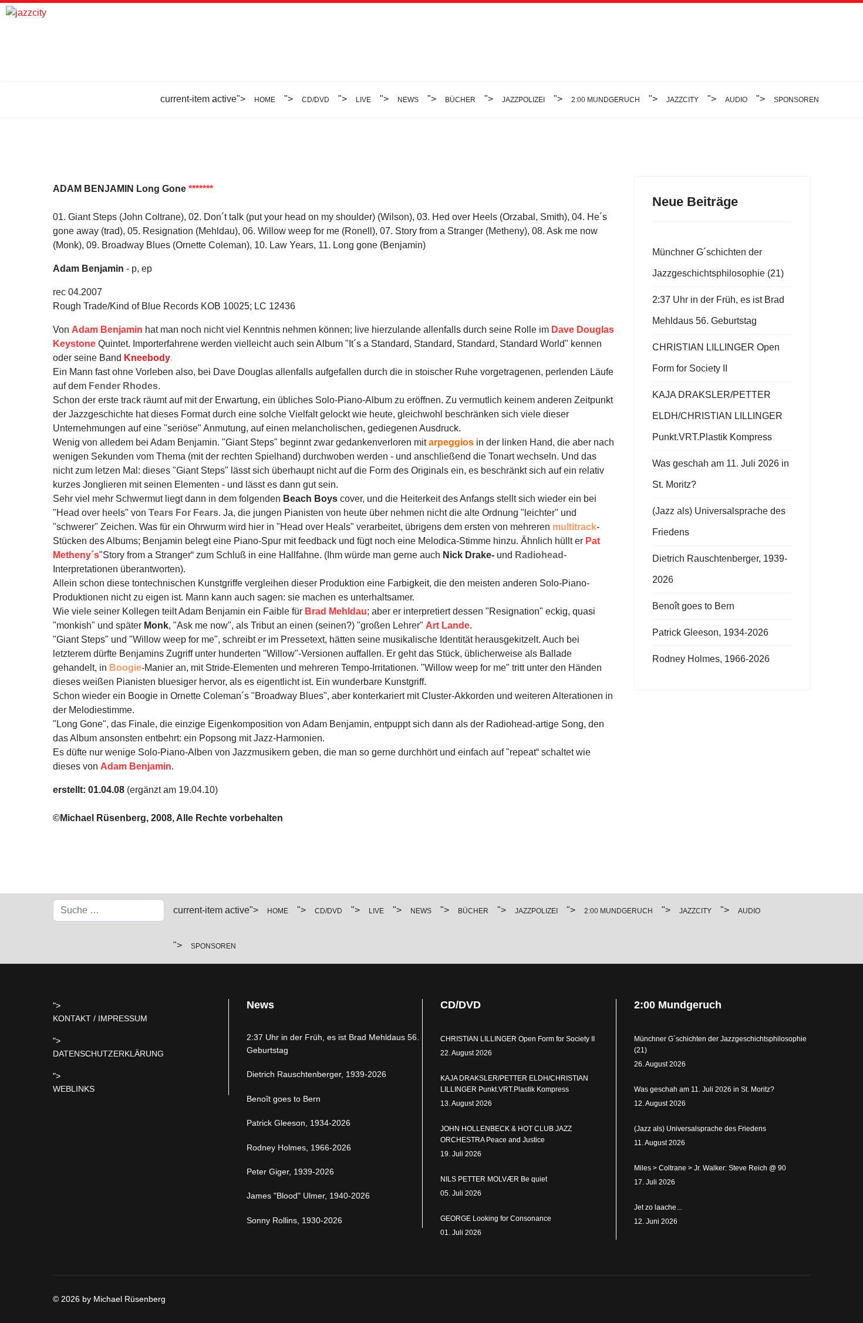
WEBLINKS (74, 1089)
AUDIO (736, 100)
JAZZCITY (682, 100)
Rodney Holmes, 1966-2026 (711, 659)
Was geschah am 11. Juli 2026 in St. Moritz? (720, 474)
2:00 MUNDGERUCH (605, 100)
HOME (264, 100)
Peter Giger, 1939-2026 (290, 1171)
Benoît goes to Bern (693, 606)
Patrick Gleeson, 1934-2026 (710, 632)
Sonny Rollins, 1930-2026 (294, 1220)
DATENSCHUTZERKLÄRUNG (108, 1053)
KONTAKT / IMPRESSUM (100, 1018)
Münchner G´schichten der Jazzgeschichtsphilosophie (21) (718, 262)
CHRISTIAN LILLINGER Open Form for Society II (716, 357)
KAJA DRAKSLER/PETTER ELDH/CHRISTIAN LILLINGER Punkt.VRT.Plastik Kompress (717, 416)
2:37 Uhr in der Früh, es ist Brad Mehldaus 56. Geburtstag (718, 310)
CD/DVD (315, 100)
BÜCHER (460, 100)
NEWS (408, 100)
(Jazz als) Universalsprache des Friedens (719, 521)
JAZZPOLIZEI (523, 100)
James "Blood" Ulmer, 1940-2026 (308, 1195)
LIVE (363, 100)
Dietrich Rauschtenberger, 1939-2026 (719, 569)
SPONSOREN (796, 100)
